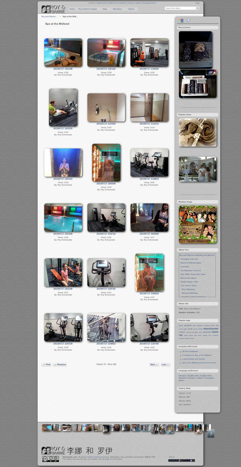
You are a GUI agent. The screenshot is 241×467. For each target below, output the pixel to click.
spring (191, 335)
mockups (188, 332)
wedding (187, 338)
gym (185, 329)
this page (105, 459)
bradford (187, 325)
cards (194, 325)
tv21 (209, 335)
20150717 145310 (62, 179)
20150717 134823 (149, 179)
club (217, 325)
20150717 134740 (149, 343)
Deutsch (92, 3)
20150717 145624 (149, 293)
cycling (181, 329)
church (212, 325)
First (48, 364)
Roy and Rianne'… (49, 16)
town (195, 335)
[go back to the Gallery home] (53, 9)
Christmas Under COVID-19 (192, 297)
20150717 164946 (149, 234)
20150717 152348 (62, 69)
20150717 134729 (62, 343)
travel (199, 335)
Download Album (188, 20)
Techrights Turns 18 (188, 259)
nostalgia (195, 332)
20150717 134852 (106, 343)
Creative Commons (94, 457)
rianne (215, 332)
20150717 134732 (106, 234)
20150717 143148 (62, 289)
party (200, 332)
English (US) (113, 3)
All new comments (190, 351)
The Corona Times (188, 285)
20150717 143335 (62, 128)
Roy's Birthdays (187, 289)
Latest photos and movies (193, 359)
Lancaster (184, 266)
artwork (181, 325)
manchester (210, 328)
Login (197, 3)
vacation (181, 338)
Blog (104, 9)
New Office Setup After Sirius (192, 274)
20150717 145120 (106, 69)
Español (123, 3)
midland (182, 332)
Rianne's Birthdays (188, 293)
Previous (61, 364)
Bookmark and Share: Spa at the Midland (181, 20)
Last (164, 364)
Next (152, 364)
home (190, 329)
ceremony (200, 325)
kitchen (195, 329)
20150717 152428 (62, 234)
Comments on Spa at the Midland (196, 355)
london (200, 329)
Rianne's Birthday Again (190, 263)
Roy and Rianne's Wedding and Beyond (196, 255)
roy (180, 335)
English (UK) (102, 3)
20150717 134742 (106, 289)
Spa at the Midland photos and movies (199, 363)
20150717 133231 (149, 123)
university (215, 335)
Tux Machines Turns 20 (190, 270)
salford (186, 335)
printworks (207, 332)
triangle (205, 335)
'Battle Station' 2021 (188, 282)
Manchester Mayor (188, 278)
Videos (130, 9)
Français (131, 3)
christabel (207, 325)
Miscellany (116, 9)
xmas (192, 338)
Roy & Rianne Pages (87, 9)
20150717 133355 (106, 123)
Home (72, 9)
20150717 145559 (106, 183)
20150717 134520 (149, 69)
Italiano (139, 3)
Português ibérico (149, 3)
